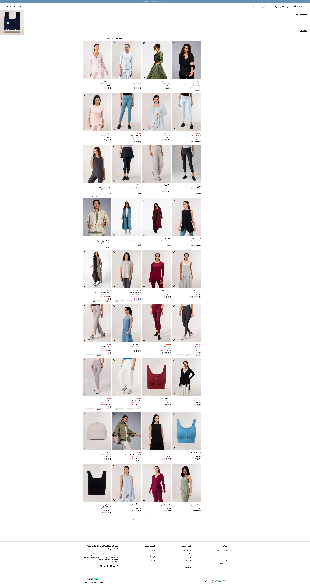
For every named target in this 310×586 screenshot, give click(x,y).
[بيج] (199, 90)
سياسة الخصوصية (186, 564)
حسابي (225, 560)
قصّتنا (153, 550)
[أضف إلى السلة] (84, 448)
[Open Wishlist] (11, 7)
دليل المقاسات (187, 554)
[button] (15, 7)
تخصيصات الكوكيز (222, 564)
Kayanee (96, 582)
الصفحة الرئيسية (303, 14)
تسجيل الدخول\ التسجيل (221, 550)
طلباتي (225, 554)
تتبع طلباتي (188, 560)
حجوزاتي (225, 557)
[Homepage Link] (300, 6)
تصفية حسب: (118, 38)
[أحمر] (108, 88)
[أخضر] (195, 90)
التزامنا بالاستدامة (150, 557)
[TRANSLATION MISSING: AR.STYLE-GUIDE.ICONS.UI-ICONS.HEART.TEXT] (174, 43)
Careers (152, 560)
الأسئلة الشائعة (187, 550)
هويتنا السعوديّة (151, 554)
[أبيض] (169, 139)
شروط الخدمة (187, 567)
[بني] (108, 299)
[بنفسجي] (134, 299)
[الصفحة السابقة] (149, 519)
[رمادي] (169, 88)
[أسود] (197, 90)
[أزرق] (137, 88)
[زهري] (135, 88)
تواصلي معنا (188, 557)
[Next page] (133, 519)
